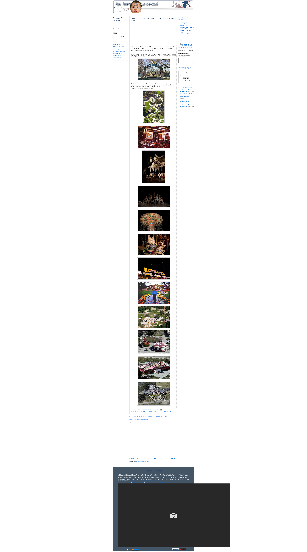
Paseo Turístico (117, 48)
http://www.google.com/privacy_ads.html (144, 481)
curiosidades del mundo (161, 411)
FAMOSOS (170, 411)
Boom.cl (123, 550)
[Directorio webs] (137, 482)
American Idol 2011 (184, 22)
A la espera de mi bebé (119, 46)
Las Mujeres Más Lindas (119, 51)
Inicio (155, 458)
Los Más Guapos (118, 53)
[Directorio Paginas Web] (160, 482)
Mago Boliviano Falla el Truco (186, 34)
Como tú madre (183, 93)
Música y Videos (118, 50)
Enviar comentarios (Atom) (142, 461)
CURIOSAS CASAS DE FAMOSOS (145, 411)
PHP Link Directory (165, 550)
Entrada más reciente (134, 458)
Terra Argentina (117, 55)
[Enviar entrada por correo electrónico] (160, 409)
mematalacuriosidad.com (186, 45)
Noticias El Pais (117, 57)
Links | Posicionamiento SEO (148, 550)
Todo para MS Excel (118, 44)
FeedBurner (189, 80)
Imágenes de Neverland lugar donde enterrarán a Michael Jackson (153, 19)
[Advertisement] (153, 14)
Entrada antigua (173, 458)
